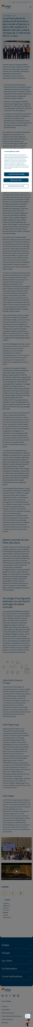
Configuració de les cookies (16, 186)
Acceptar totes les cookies (16, 174)
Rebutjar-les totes (16, 180)
